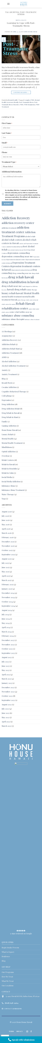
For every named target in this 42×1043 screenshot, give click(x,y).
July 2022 (5, 709)
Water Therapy (8, 494)
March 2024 (6, 632)
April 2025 (6, 576)
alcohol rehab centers (12, 239)
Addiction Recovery (16, 218)
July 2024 (5, 614)
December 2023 (8, 640)
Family (4, 421)
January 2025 (7, 589)
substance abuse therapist (13, 319)
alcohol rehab (30, 236)
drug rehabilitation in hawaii (20, 282)
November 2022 (8, 691)
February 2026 (8, 537)
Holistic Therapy (31, 290)
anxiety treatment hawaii (14, 247)
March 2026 (6, 533)
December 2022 (8, 687)
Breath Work (7, 383)
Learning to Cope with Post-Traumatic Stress (21, 24)
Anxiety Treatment (9, 374)
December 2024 (8, 593)
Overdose (6, 456)
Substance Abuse (8, 486)
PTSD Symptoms (29, 105)
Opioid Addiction (8, 451)
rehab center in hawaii (32, 300)
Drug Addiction (8, 404)
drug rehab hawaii (21, 277)
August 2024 (7, 610)
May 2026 (5, 524)
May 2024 (5, 623)
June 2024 (6, 619)
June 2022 (6, 713)
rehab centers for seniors (8, 304)
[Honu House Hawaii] (24, 4)
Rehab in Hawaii (8, 464)
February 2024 (8, 636)
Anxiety (5, 370)
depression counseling (18, 252)
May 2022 (5, 717)
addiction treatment (9, 228)
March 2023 (6, 679)
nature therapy (21, 300)
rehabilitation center (15, 308)
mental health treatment (12, 296)
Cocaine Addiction (9, 387)
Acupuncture (7, 336)
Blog (3, 379)
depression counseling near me (17, 256)
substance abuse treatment (32, 319)
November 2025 (8, 546)
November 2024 (8, 597)
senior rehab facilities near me (21, 312)
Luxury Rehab (7, 434)
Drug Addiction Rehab (11, 408)
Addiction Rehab (8, 344)
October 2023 (7, 649)
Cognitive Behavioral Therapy (14, 391)
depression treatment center (15, 259)
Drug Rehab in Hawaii (10, 413)
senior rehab (32, 309)
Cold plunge (7, 396)
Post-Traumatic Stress (26, 102)
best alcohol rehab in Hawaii (15, 250)
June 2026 (6, 520)
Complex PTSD (29, 100)
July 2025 (5, 563)
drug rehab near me (12, 286)
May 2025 (5, 571)
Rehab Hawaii (25, 303)
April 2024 (6, 627)
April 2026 (6, 529)
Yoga (4, 498)
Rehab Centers (8, 460)
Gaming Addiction (9, 426)
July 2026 (5, 516)
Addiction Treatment (10, 353)
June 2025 (5, 567)
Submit (7, 203)
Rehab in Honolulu (9, 468)
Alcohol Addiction (9, 361)
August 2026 (7, 511)
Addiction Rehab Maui (10, 349)
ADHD (4, 357)
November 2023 (8, 644)
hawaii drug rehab (16, 289)
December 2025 (8, 541)
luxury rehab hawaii (12, 293)
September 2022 (8, 700)
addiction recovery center (18, 223)
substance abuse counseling (18, 315)
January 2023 (7, 683)
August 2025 (7, 559)
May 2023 (5, 670)
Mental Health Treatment (12, 443)
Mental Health (21, 20)
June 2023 (5, 666)
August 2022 (7, 704)
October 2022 (7, 696)
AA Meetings (7, 331)
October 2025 (7, 550)
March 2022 (6, 726)
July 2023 (5, 661)
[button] (8, 4)
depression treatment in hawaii (22, 270)
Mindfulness (7, 447)
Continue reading (21, 92)
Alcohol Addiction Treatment (13, 366)
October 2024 (7, 602)
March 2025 (6, 580)
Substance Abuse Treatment (13, 490)
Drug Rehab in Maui (10, 417)
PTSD (21, 105)
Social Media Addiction (11, 481)
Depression (6, 400)
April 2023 (6, 674)
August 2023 (7, 657)
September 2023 (8, 653)
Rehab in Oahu (8, 473)
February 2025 (7, 584)
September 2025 (8, 554)
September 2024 (8, 606)
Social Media (7, 477)
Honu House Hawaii (30, 32)
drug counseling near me (21, 273)
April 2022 (6, 721)
